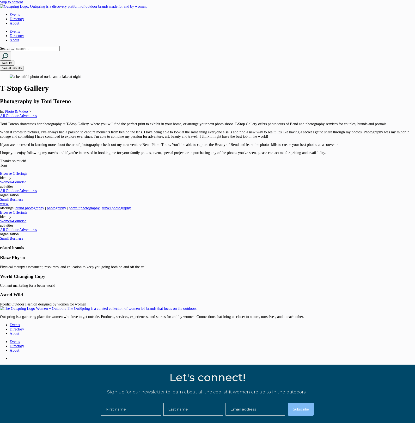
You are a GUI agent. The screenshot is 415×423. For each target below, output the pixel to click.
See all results (12, 68)
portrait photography (84, 208)
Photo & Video (16, 111)
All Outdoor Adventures (18, 116)
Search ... (7, 48)
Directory (17, 19)
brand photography (29, 208)
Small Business (11, 199)
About (14, 23)
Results (7, 63)
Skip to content (11, 2)
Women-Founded (13, 182)
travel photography (116, 208)
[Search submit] (5, 56)
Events (15, 14)
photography (56, 208)
